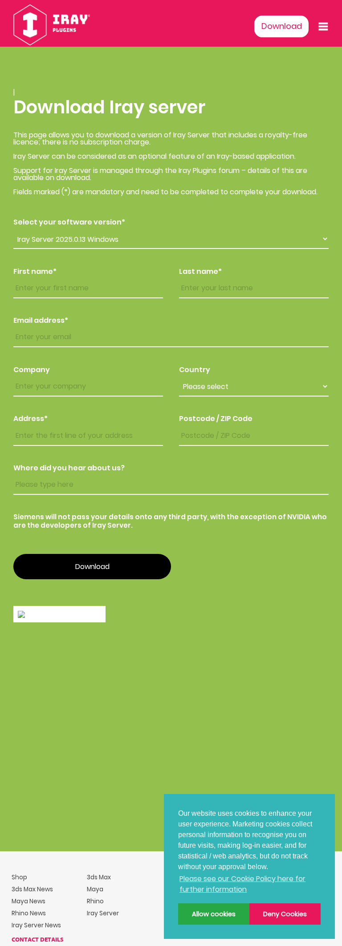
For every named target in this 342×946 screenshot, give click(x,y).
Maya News (28, 901)
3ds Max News (32, 889)
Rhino (95, 901)
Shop (19, 877)
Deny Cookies (285, 914)
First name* (35, 271)
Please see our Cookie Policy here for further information (242, 884)
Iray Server (103, 913)
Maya (95, 889)
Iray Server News (36, 925)
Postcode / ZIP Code (215, 418)
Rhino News (29, 913)
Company (31, 369)
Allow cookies (214, 914)
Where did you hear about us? (69, 468)
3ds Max (99, 877)
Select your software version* (69, 222)
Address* (30, 418)
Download (281, 26)
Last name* (200, 271)
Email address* (40, 320)
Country (194, 369)
